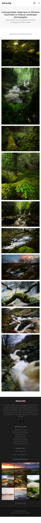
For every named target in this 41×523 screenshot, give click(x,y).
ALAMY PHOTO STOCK (20, 430)
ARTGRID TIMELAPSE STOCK (20, 443)
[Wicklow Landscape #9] (20, 320)
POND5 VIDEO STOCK (20, 434)
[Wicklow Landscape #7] (20, 267)
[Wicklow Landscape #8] (20, 294)
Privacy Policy (26, 513)
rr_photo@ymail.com (22, 454)
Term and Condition (16, 513)
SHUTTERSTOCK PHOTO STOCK (20, 432)
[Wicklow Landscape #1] (20, 53)
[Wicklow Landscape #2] (20, 96)
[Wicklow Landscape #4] (20, 176)
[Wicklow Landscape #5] (20, 214)
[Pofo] (6, 3)
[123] (20, 481)
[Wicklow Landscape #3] (20, 138)
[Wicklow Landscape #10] (20, 363)
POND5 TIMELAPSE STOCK (20, 439)
